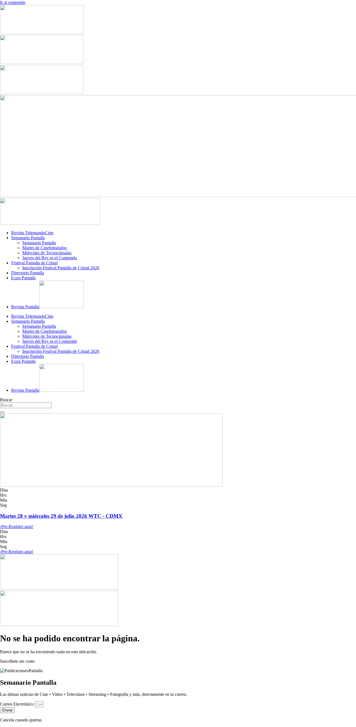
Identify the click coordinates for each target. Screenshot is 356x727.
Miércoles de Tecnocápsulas (46, 252)
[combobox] (25, 405)
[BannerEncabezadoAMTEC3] (41, 92)
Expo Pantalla (23, 277)
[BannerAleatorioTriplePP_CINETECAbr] (59, 624)
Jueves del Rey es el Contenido (49, 257)
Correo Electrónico (17, 704)
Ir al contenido (12, 2)
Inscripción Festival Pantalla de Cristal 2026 (60, 267)
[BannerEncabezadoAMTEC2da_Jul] (41, 32)
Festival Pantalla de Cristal (34, 262)
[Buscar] (2, 412)
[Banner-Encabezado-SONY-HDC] (41, 62)
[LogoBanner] (50, 223)
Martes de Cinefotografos (44, 247)
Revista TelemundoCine (32, 232)
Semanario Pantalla (28, 237)
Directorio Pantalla (27, 272)
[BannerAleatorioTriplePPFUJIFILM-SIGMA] (59, 588)
